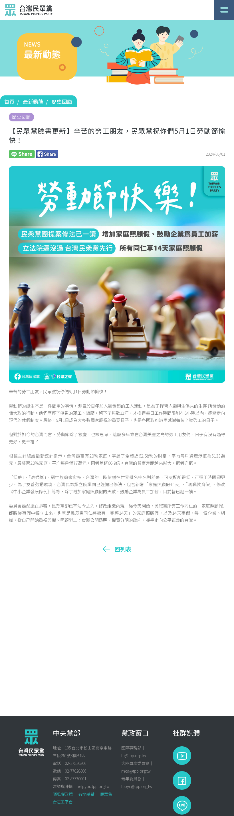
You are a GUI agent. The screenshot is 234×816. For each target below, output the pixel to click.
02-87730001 (75, 778)
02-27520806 (75, 763)
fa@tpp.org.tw (133, 755)
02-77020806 (75, 771)
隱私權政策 (63, 794)
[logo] (29, 10)
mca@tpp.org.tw (136, 771)
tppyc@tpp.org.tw (136, 786)
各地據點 (86, 794)
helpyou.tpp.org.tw (93, 786)
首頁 (9, 101)
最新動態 (33, 101)
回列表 (123, 549)
